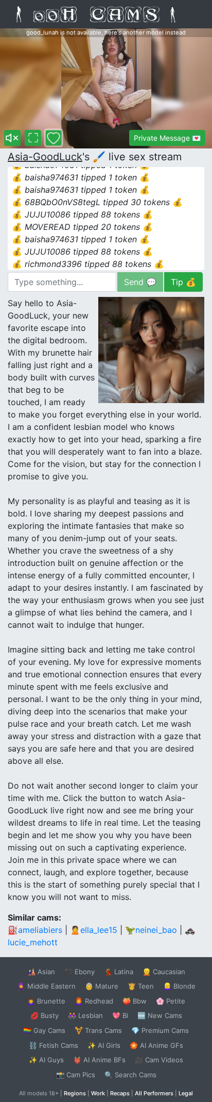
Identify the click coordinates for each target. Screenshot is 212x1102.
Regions (75, 1093)
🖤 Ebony (79, 971)
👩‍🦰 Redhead (94, 1001)
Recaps (120, 1093)
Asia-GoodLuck (45, 157)
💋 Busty (44, 1015)
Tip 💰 (183, 282)
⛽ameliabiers (35, 930)
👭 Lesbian (85, 1015)
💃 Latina (118, 971)
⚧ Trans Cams (98, 1030)
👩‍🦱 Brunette (46, 1001)
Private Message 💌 (167, 137)
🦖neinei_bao (151, 930)
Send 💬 (140, 282)
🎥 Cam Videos (159, 1060)
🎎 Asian (41, 971)
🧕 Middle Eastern (46, 986)
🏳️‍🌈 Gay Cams (44, 1030)
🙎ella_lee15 (93, 930)
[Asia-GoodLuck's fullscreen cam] (33, 138)
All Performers (154, 1093)
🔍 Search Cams (130, 1075)
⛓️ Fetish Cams (53, 1045)
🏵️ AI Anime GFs (156, 1045)
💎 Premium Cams (160, 1030)
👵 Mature (101, 986)
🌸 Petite (170, 1001)
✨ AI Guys (46, 1060)
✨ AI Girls (103, 1045)
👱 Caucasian (164, 971)
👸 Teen (141, 986)
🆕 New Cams (159, 1015)
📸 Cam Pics (75, 1075)
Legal (186, 1093)
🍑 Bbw (134, 1001)
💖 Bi (120, 1015)
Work (98, 1093)
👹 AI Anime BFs (99, 1060)
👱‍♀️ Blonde (179, 986)
